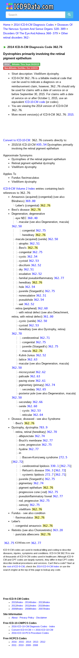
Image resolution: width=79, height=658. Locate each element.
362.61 (40, 380)
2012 (14, 605)
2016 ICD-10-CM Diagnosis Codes (29, 626)
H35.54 (41, 144)
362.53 (34, 260)
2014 (27, 602)
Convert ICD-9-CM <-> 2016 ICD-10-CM (32, 630)
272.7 (49, 474)
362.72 (17, 461)
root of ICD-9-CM (16, 566)
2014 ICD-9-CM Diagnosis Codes (34, 24)
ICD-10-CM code (35, 102)
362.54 (32, 256)
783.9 (43, 427)
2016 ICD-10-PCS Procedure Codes (30, 633)
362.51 (34, 243)
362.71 (45, 337)
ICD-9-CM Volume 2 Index (19, 188)
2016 (14, 642)
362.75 (41, 230)
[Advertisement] (33, 127)
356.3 (49, 470)
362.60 (42, 308)
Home (6, 24)
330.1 (54, 466)
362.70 (17, 333)
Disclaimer (41, 617)
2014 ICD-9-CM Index (48, 566)
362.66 (37, 402)
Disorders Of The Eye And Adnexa (30, 33)
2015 (71, 114)
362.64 (38, 414)
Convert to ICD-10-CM (16, 140)
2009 (14, 608)
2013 (41, 602)
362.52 (36, 265)
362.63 (32, 359)
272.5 (63, 457)
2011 (27, 605)
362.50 (17, 226)
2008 (27, 608)
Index (20, 602)
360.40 (32, 218)
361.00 (48, 316)
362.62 (40, 372)
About (14, 617)
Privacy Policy (27, 617)
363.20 (58, 530)
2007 (41, 608)
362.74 (50, 385)
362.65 (41, 389)
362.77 (59, 278)
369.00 (30, 201)
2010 (40, 605)
